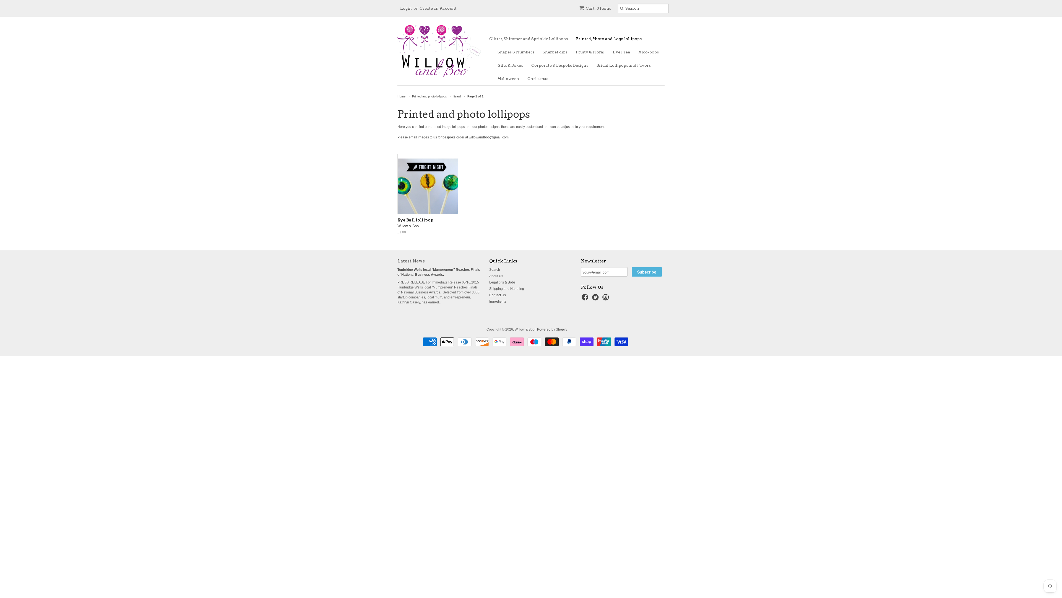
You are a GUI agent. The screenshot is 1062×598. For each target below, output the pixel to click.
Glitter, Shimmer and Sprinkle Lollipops (528, 39)
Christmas (537, 78)
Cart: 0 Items (598, 8)
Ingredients (497, 301)
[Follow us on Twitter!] (596, 299)
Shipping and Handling (506, 289)
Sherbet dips (555, 52)
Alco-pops (648, 52)
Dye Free (621, 52)
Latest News (411, 261)
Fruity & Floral (590, 52)
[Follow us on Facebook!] (586, 299)
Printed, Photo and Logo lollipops (609, 39)
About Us (496, 276)
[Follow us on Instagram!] (606, 299)
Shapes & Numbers (516, 52)
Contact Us (497, 295)
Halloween (508, 78)
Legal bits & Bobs (502, 282)
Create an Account (438, 8)
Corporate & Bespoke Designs (559, 65)
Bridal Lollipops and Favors (624, 65)
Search (494, 270)
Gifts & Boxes (510, 65)
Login (406, 8)
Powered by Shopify (552, 329)
